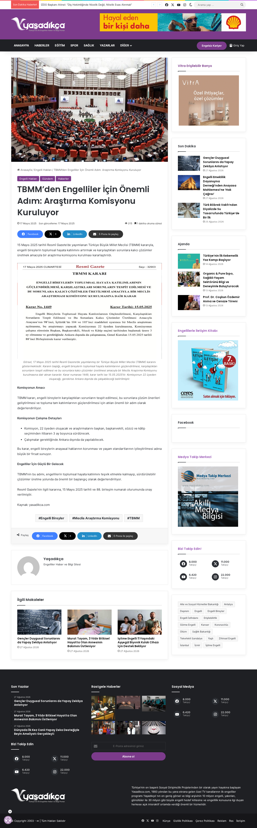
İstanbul (184, 645)
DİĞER (124, 45)
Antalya (228, 604)
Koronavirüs (221, 624)
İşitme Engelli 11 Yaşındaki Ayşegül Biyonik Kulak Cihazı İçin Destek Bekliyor (138, 642)
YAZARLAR (107, 45)
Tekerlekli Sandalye (191, 638)
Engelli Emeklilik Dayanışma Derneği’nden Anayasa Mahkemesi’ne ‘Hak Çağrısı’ (219, 185)
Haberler (42, 45)
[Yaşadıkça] (38, 24)
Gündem (47, 178)
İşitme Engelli (213, 645)
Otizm (183, 631)
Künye (166, 820)
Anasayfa (21, 45)
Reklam (221, 820)
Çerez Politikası (205, 820)
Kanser (205, 624)
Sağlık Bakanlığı (201, 631)
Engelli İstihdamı (189, 617)
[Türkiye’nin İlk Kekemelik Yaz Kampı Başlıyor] (189, 261)
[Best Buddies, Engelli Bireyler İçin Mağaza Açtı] (103, 728)
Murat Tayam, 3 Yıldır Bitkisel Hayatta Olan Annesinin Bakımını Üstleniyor (88, 642)
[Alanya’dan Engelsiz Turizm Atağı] (103, 707)
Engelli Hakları (43, 169)
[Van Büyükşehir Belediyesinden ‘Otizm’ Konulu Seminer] (154, 703)
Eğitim (60, 45)
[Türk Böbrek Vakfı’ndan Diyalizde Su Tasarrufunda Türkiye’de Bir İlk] (189, 210)
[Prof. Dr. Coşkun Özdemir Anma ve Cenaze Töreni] (189, 302)
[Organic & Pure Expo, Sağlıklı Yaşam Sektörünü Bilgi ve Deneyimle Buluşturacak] (189, 279)
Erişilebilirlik (210, 617)
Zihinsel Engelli (227, 638)
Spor (74, 45)
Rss (231, 820)
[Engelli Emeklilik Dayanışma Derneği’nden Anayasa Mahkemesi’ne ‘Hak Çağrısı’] (189, 182)
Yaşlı (210, 638)
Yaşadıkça (53, 558)
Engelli (198, 611)
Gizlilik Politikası (183, 820)
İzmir (197, 645)
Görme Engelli (188, 624)
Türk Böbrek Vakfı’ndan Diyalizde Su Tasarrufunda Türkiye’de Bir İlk (221, 211)
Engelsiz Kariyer (212, 45)
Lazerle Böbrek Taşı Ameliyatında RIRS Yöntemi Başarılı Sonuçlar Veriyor (85, 4)
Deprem (184, 611)
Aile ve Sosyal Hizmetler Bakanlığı (199, 604)
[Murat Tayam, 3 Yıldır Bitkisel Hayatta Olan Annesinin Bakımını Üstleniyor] (89, 622)
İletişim (240, 820)
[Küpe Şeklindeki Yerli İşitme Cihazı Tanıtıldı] (128, 702)
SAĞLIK (89, 45)
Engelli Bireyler (52, 518)
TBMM (134, 518)
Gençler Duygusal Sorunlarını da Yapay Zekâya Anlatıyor (38, 640)
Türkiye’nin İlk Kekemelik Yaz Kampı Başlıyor (220, 258)
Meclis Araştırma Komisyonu (96, 518)
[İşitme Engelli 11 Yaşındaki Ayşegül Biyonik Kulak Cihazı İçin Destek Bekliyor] (140, 622)
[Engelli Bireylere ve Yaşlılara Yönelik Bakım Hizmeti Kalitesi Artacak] (154, 728)
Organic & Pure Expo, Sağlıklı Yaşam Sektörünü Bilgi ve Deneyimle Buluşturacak (221, 280)
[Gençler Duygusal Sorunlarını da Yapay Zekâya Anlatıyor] (39, 622)
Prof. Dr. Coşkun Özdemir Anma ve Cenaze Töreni (221, 299)
